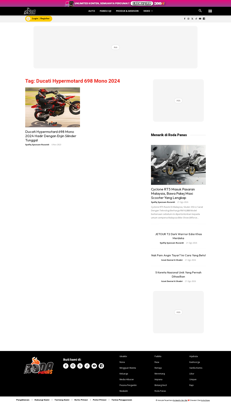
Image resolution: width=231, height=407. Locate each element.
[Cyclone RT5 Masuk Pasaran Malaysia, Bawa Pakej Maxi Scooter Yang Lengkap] (178, 165)
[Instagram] (188, 19)
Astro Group (205, 400)
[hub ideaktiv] (210, 9)
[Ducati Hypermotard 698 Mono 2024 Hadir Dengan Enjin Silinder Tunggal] (52, 107)
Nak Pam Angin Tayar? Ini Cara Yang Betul (178, 255)
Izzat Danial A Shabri (172, 260)
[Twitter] (192, 19)
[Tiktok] (196, 19)
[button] (200, 11)
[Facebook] (185, 19)
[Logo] (30, 11)
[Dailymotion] (204, 19)
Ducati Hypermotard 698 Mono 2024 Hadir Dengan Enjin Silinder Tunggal (50, 135)
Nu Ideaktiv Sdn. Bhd (180, 400)
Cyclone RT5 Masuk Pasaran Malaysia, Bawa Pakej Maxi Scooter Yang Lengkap (173, 193)
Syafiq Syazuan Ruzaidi (37, 144)
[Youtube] (200, 19)
